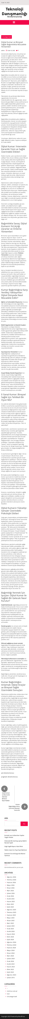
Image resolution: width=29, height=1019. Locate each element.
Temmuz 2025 (11, 912)
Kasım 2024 (11, 934)
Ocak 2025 (10, 929)
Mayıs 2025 (11, 918)
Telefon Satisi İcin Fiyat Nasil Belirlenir (15, 850)
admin (3, 50)
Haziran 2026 (11, 882)
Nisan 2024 (11, 953)
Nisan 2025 (11, 920)
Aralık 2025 (11, 899)
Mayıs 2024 (11, 950)
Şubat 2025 (11, 926)
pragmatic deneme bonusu (9, 777)
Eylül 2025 (10, 907)
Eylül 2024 (10, 939)
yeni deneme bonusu (7, 773)
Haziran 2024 (11, 948)
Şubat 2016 (11, 977)
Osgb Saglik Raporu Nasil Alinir (13, 846)
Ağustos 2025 (11, 910)
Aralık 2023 (11, 964)
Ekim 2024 (10, 937)
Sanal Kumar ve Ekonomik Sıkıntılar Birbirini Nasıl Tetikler (6, 796)
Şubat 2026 (11, 893)
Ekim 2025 (10, 904)
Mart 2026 (10, 891)
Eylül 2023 (10, 972)
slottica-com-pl (12, 991)
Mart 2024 (10, 956)
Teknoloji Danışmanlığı (14, 11)
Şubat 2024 (11, 958)
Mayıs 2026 (11, 885)
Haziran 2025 (11, 915)
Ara (6, 818)
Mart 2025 (10, 923)
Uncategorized (6, 37)
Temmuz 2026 (11, 880)
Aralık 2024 (11, 931)
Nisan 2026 (11, 888)
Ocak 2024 (10, 961)
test (8, 994)
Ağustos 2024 (11, 942)
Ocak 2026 (10, 896)
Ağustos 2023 (11, 975)
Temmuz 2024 (11, 945)
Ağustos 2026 (11, 877)
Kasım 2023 (11, 967)
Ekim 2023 (10, 969)
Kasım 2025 (11, 901)
